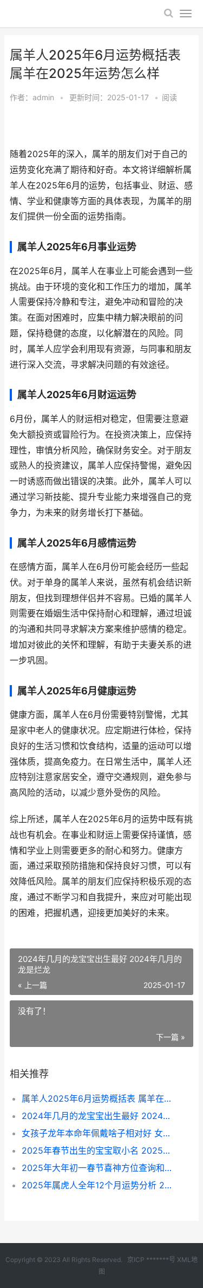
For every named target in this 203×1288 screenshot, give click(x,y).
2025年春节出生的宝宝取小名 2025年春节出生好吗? (99, 1150)
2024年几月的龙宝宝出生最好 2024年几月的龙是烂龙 (99, 1115)
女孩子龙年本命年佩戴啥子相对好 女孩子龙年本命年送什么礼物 (99, 1133)
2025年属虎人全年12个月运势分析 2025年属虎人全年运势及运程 (99, 1185)
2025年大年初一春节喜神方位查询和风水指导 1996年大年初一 (99, 1167)
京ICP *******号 (151, 1260)
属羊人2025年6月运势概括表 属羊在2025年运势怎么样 (99, 1098)
